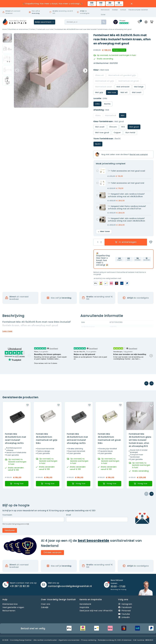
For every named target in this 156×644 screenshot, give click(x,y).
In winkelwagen (127, 242)
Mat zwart (136, 92)
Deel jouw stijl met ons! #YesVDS (96, 610)
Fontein (32, 29)
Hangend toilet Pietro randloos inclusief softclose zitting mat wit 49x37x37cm (127, 207)
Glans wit (99, 75)
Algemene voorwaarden (69, 640)
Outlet (103, 15)
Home (4, 29)
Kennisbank (105, 10)
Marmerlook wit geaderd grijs (122, 75)
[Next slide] (85, 70)
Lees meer (7, 331)
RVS (123, 127)
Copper (117, 132)
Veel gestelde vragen (13, 607)
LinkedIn (126, 617)
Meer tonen (105, 231)
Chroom (113, 127)
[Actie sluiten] (132, 4)
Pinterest (126, 610)
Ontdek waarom (52, 552)
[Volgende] (151, 383)
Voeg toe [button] (18, 483)
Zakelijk (115, 10)
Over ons (45, 604)
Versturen (10, 530)
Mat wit (124, 92)
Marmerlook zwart (103, 86)
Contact (123, 10)
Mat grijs (99, 92)
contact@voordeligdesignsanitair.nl (70, 586)
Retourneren (8, 610)
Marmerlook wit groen (129, 81)
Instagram (127, 604)
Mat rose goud (102, 132)
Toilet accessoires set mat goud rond (127, 183)
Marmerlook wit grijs (104, 81)
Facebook (127, 607)
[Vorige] (146, 383)
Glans (98, 115)
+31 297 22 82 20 (19, 586)
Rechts (107, 104)
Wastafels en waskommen (18, 29)
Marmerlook (110, 115)
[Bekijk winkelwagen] (152, 22)
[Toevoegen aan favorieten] (151, 242)
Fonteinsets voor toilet (45, 29)
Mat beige (139, 86)
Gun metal (130, 132)
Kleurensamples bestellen (138, 10)
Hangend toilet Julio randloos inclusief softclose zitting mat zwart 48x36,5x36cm (126, 219)
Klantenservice (10, 604)
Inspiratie (84, 607)
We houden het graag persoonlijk (15, 524)
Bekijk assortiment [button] (43, 22)
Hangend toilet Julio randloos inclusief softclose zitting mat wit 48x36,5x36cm (126, 195)
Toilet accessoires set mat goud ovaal (128, 171)
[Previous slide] (17, 70)
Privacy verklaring (88, 640)
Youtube (126, 614)
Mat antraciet (123, 86)
